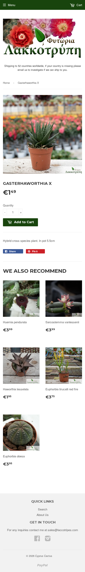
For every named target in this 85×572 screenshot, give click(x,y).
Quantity (8, 205)
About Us (43, 515)
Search (42, 509)
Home (6, 83)
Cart (79, 5)
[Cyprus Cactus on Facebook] (37, 539)
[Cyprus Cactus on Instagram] (48, 539)
